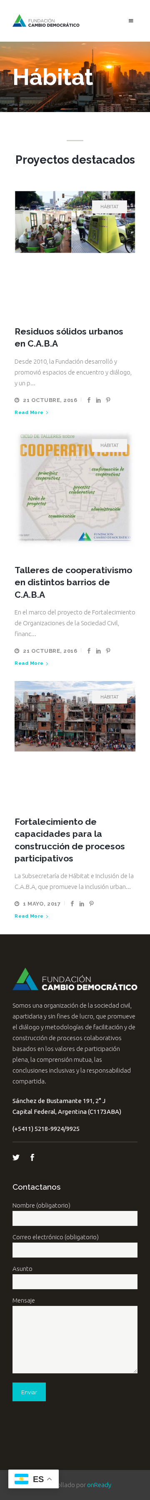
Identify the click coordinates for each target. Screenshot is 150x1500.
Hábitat (109, 207)
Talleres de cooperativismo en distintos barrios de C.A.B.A (73, 582)
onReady (99, 1484)
